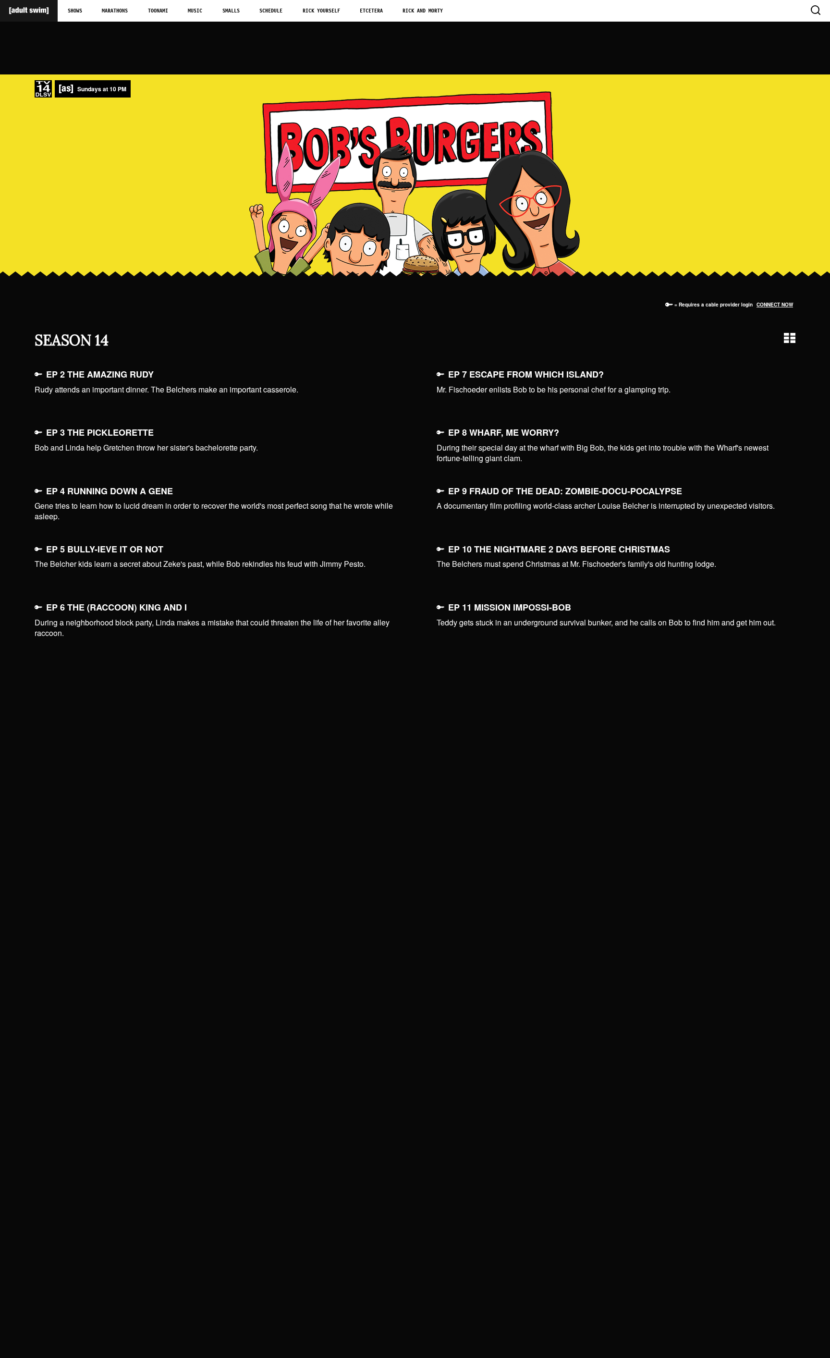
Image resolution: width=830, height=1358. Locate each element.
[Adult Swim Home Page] (29, 11)
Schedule (270, 11)
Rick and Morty (423, 11)
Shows (75, 11)
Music (195, 11)
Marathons (115, 11)
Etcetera (371, 11)
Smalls (231, 11)
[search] (815, 11)
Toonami (158, 11)
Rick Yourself (321, 11)
